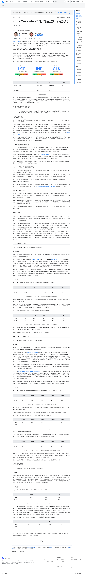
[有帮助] (67, 17)
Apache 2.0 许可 (52, 547)
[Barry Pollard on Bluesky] (41, 35)
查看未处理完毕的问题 (48, 561)
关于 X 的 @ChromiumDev (76, 559)
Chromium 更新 (60, 561)
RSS (71, 567)
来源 (42, 156)
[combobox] (59, 1)
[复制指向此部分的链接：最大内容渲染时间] (27, 243)
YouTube (72, 561)
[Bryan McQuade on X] (19, 35)
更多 (47, 1)
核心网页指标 (16, 41)
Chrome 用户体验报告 (44, 154)
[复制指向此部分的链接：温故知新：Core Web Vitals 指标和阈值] (42, 49)
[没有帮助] (69, 17)
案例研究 (59, 564)
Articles (4, 6)
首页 (14, 17)
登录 (82, 1)
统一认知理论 (54, 259)
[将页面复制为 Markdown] (19, 25)
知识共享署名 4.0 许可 (31, 547)
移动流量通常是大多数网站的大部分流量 (45, 186)
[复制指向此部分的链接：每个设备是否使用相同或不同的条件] (36, 167)
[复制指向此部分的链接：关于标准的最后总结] (26, 190)
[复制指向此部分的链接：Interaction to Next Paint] (31, 336)
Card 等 (33, 259)
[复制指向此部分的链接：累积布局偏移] (24, 464)
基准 (31, 1)
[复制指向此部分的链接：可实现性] (20, 279)
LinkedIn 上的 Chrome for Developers (76, 564)
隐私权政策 (7, 573)
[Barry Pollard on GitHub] (37, 35)
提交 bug (45, 559)
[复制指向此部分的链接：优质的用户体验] (24, 117)
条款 (2, 573)
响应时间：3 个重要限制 (32, 352)
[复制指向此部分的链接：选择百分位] (22, 213)
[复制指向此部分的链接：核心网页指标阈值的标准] (32, 107)
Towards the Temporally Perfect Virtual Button (29, 371)
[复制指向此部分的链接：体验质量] (20, 252)
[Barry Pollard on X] (35, 35)
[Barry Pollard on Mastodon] (39, 35)
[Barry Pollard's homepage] (43, 35)
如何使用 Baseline (39, 1)
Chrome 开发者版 (61, 559)
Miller (38, 259)
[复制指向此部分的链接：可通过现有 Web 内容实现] (30, 145)
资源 (19, 1)
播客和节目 (59, 566)
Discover (25, 1)
